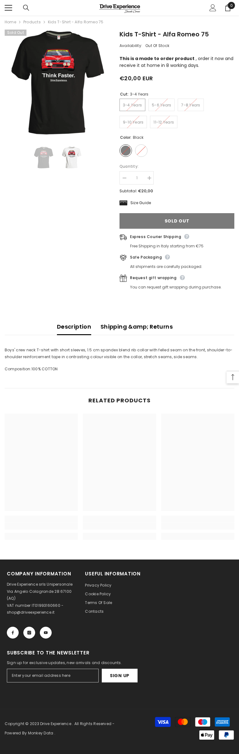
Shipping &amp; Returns (137, 326)
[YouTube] (46, 633)
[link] (41, 526)
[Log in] (212, 7)
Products (32, 22)
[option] (57, 82)
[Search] (26, 8)
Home (10, 22)
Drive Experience (55, 723)
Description (74, 326)
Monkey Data (41, 733)
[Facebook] (13, 633)
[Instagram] (29, 633)
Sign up (119, 675)
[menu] (8, 8)
